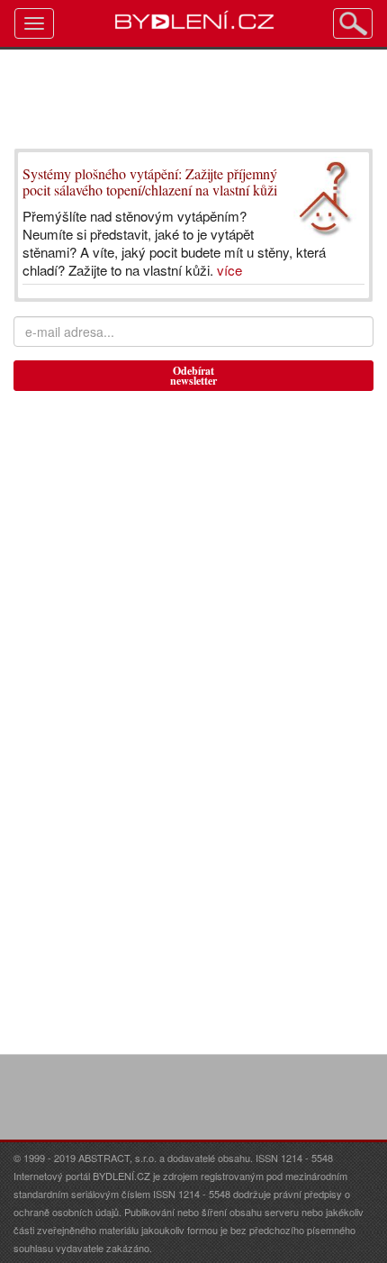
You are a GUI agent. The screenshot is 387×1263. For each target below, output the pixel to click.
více (229, 269)
